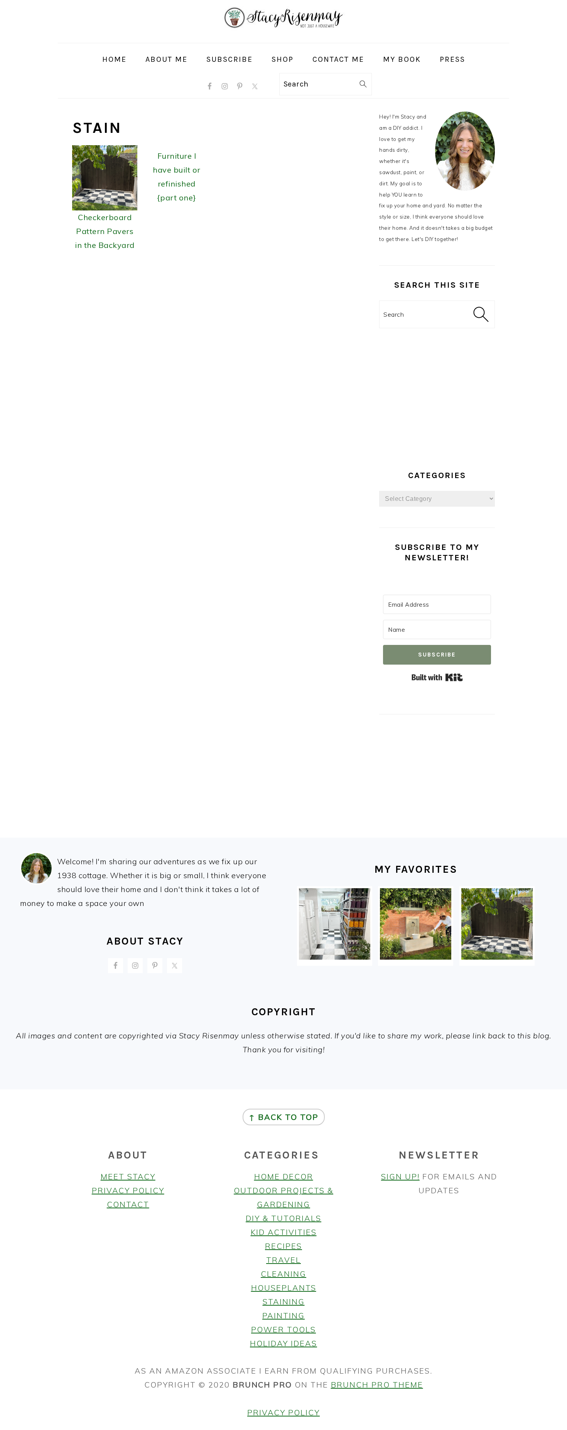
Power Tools (283, 1329)
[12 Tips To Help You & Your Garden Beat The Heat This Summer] (415, 957)
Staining (284, 1301)
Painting (283, 1315)
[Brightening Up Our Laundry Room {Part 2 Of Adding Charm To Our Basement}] (334, 957)
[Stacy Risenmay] (283, 36)
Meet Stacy (128, 1176)
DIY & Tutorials (283, 1218)
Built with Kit (437, 677)
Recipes (283, 1246)
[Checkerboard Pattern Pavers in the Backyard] (497, 957)
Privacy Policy (128, 1190)
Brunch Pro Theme (377, 1384)
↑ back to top (284, 1117)
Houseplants (283, 1288)
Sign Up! (400, 1176)
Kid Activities (284, 1232)
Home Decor (283, 1176)
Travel (283, 1260)
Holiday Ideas (283, 1343)
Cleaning (283, 1274)
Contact (128, 1204)
